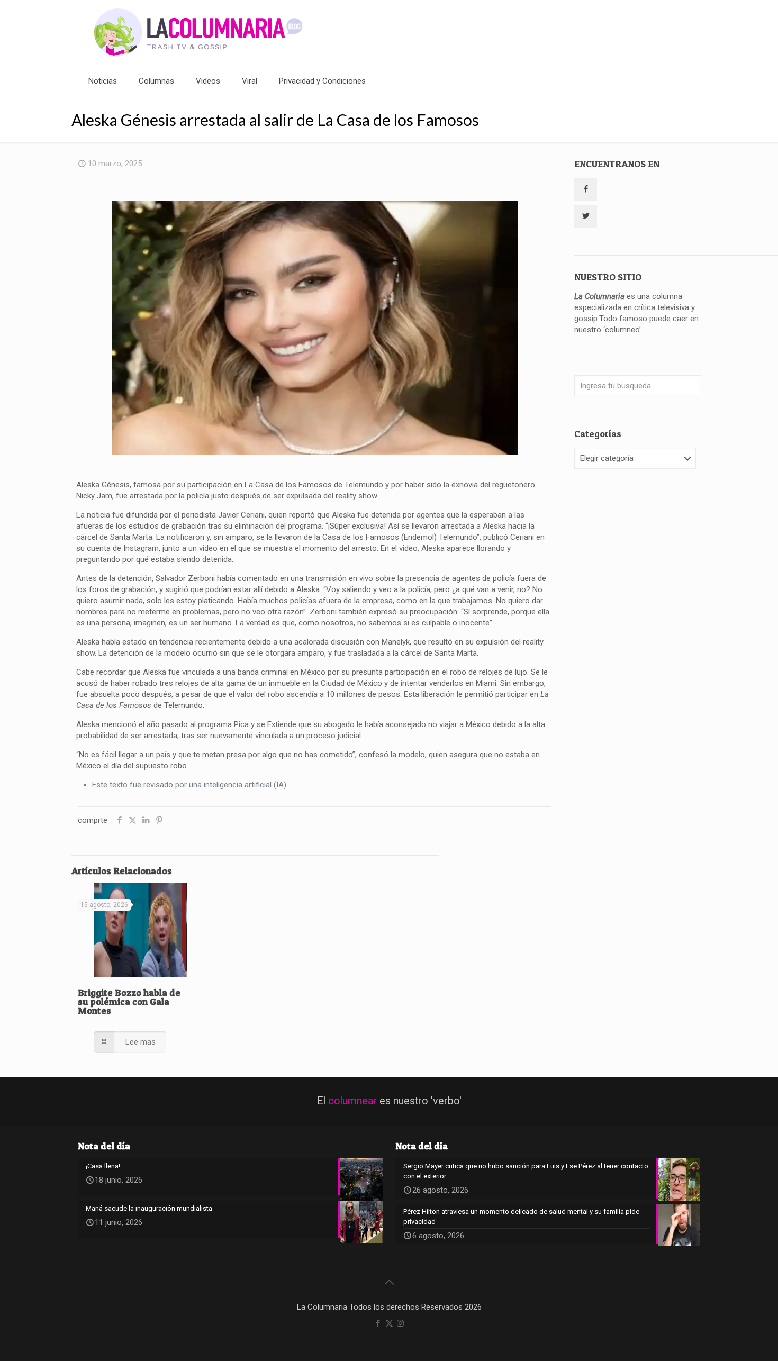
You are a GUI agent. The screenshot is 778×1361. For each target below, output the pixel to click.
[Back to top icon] (389, 1282)
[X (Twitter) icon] (389, 1323)
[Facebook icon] (378, 1323)
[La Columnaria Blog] (198, 32)
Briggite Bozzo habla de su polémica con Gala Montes (129, 1001)
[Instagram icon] (400, 1323)
